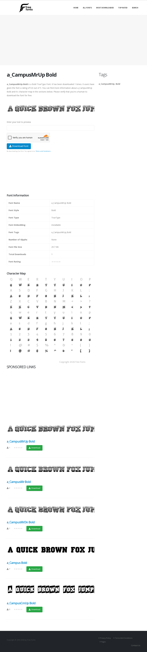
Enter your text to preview (19, 122)
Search (135, 7)
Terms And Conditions (123, 638)
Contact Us (135, 645)
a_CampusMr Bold (19, 482)
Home (75, 7)
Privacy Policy (105, 638)
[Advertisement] (50, 173)
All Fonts (87, 7)
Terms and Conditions (43, 151)
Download (35, 447)
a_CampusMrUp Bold (21, 441)
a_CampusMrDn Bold (21, 522)
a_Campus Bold (17, 563)
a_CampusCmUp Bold (21, 603)
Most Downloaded (105, 7)
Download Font (19, 146)
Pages (103, 642)
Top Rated (122, 7)
